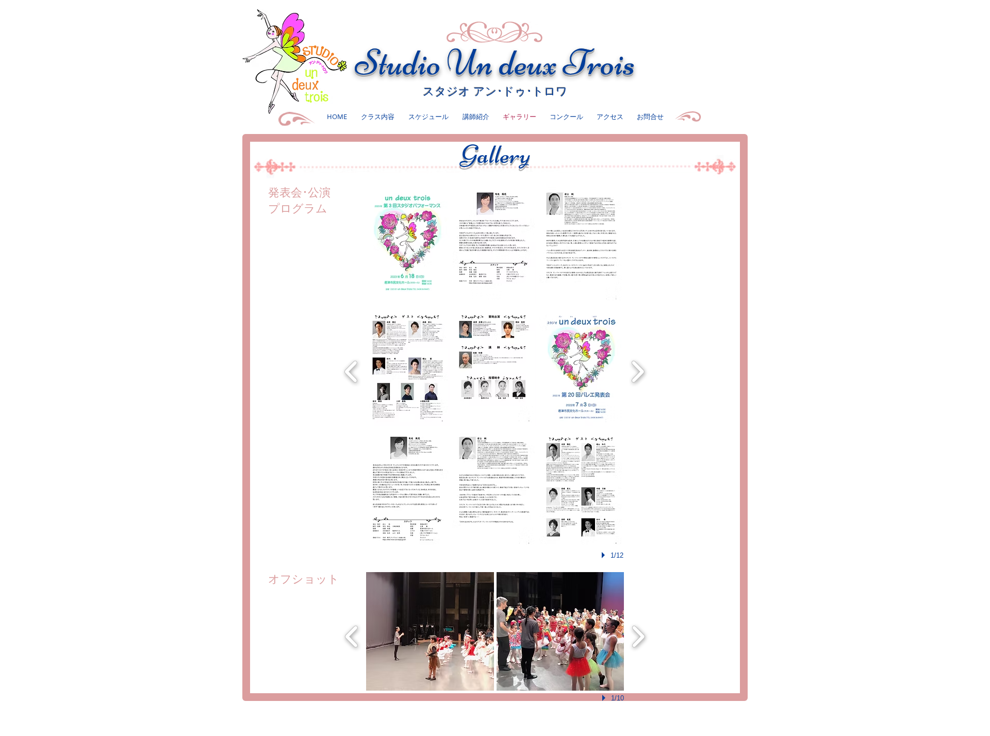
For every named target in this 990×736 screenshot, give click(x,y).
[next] (637, 370)
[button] (408, 244)
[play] (605, 555)
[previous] (351, 370)
